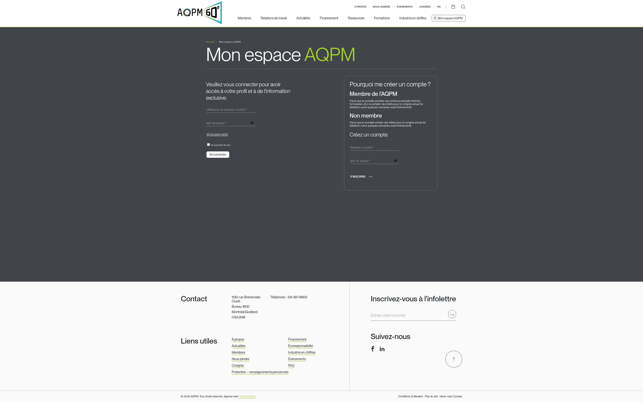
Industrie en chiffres (301, 352)
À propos (238, 339)
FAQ (291, 365)
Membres (238, 352)
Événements (405, 6)
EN (439, 6)
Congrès (238, 365)
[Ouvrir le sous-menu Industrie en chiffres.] (413, 18)
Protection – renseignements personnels (260, 372)
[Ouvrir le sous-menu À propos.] (360, 7)
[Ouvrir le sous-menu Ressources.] (356, 18)
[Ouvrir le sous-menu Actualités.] (303, 18)
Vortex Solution (247, 396)
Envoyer (453, 314)
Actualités (238, 346)
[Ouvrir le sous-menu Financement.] (329, 18)
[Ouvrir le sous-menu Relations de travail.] (274, 18)
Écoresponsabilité (300, 346)
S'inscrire (358, 176)
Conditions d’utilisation (410, 396)
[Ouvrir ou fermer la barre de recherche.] (463, 6)
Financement (297, 339)
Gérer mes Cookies (451, 396)
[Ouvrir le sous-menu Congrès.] (425, 7)
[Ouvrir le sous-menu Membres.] (244, 18)
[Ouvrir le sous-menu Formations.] (381, 18)
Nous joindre (381, 6)
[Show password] (252, 123)
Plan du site (431, 396)
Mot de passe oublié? (217, 134)
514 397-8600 (297, 297)
